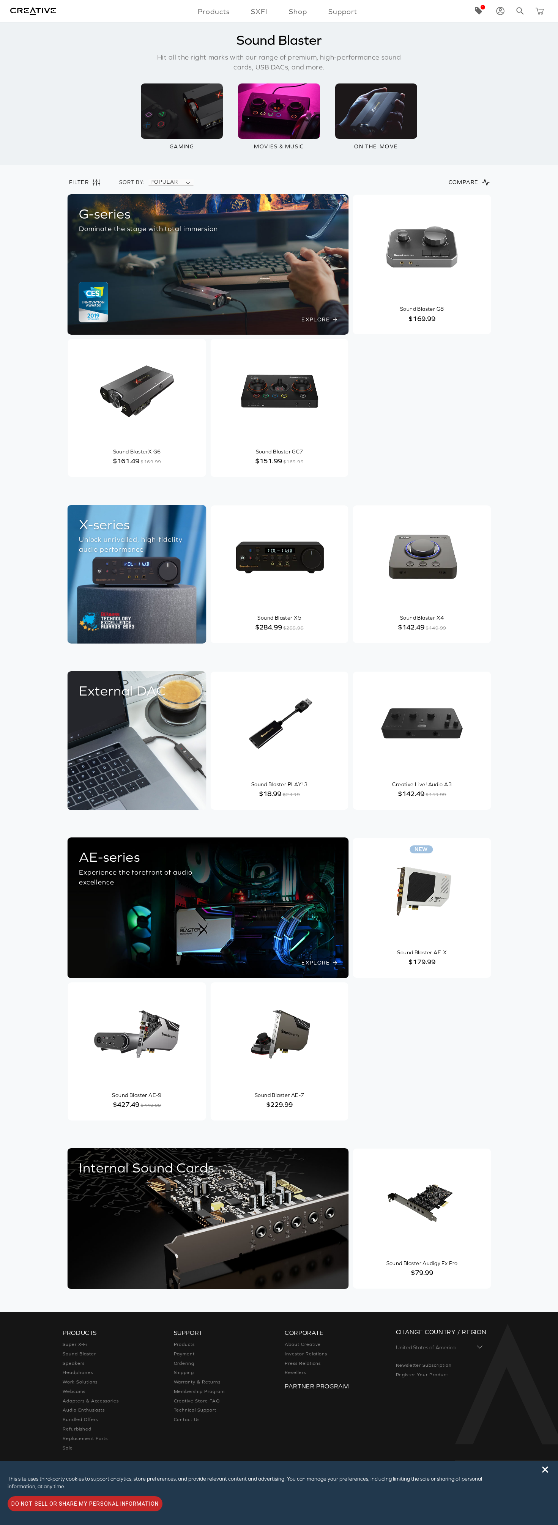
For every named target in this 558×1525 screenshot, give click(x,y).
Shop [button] (298, 11)
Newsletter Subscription (424, 1365)
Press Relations (303, 1363)
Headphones (78, 1372)
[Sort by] (188, 182)
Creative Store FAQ (197, 1401)
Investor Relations (306, 1354)
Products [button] (214, 11)
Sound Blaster (79, 1354)
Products (184, 1344)
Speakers (74, 1363)
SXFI (259, 11)
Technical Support (195, 1410)
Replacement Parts (85, 1438)
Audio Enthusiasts (84, 1410)
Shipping (184, 1372)
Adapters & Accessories (91, 1401)
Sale (68, 1448)
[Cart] (539, 11)
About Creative (303, 1344)
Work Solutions (80, 1382)
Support (342, 11)
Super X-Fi (75, 1344)
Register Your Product (422, 1374)
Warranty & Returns (197, 1382)
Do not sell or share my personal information (85, 1504)
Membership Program (199, 1391)
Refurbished (77, 1429)
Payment (184, 1354)
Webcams (74, 1391)
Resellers (295, 1372)
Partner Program (317, 1386)
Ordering (184, 1363)
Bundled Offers (80, 1419)
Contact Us (187, 1419)
